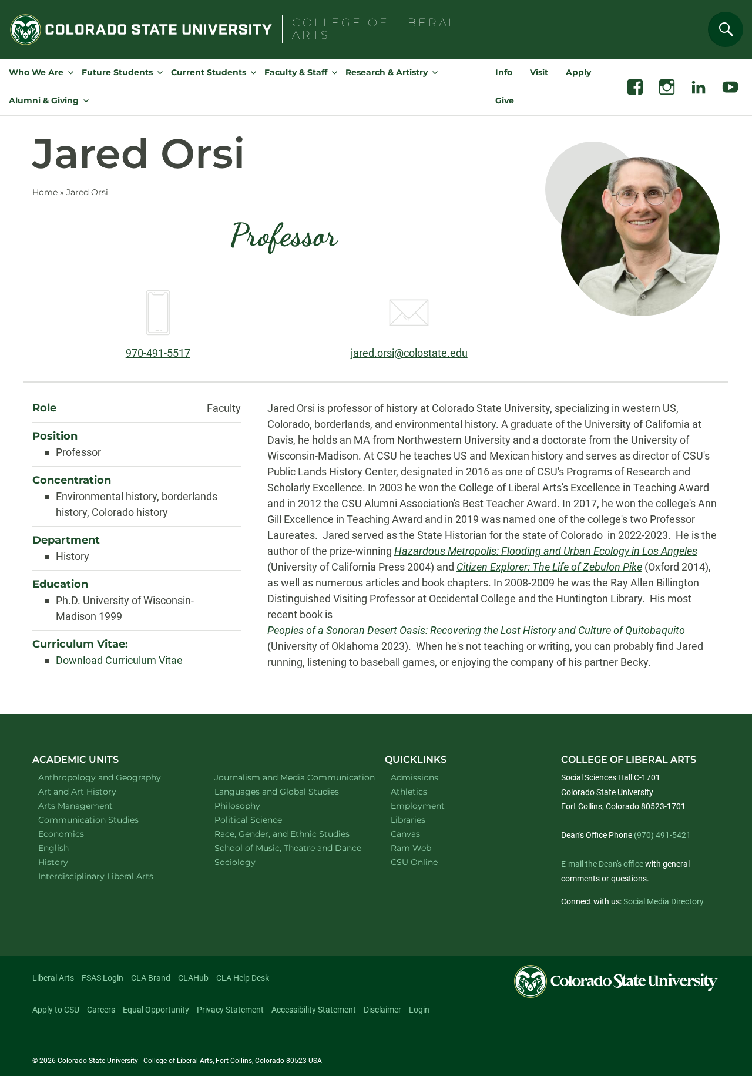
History (68, 861)
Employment (418, 805)
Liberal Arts (53, 978)
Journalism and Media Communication (287, 777)
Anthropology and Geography (111, 777)
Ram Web (411, 848)
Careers (101, 1009)
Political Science (263, 819)
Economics (76, 833)
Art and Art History (92, 791)
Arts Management (91, 805)
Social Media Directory (663, 901)
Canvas (405, 834)
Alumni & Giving (44, 100)
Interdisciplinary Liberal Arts (111, 875)
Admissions (414, 777)
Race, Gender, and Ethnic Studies (287, 833)
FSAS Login (102, 978)
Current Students (208, 72)
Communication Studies (104, 819)
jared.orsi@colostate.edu (409, 353)
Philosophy (252, 805)
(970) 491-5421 (662, 835)
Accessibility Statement (313, 1009)
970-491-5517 (158, 353)
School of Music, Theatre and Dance (287, 847)
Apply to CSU (55, 1009)
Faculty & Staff (295, 72)
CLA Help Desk (242, 978)
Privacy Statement (230, 1009)
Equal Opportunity (156, 1009)
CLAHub (193, 978)
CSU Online (414, 862)
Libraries (408, 819)
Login (419, 1009)
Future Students (117, 72)
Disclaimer (382, 1009)
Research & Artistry (386, 72)
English (69, 847)
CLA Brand (150, 978)
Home (45, 192)
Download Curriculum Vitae (119, 660)
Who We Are (36, 72)
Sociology (250, 861)
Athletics (409, 791)
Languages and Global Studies (287, 791)
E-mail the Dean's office (602, 864)
